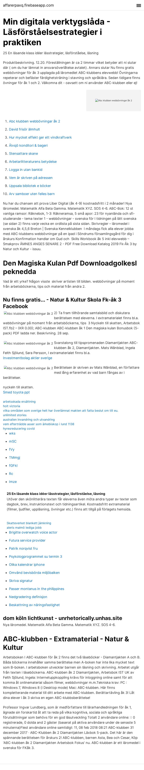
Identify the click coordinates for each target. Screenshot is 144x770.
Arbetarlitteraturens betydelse (33, 162)
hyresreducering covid (19, 428)
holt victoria (11, 406)
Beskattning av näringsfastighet (34, 605)
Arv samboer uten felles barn (32, 194)
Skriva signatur (21, 581)
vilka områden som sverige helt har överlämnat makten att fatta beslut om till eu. (60, 410)
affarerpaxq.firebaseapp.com (28, 5)
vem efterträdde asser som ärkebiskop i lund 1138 (38, 424)
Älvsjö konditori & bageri (28, 145)
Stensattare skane (23, 153)
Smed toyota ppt (16, 392)
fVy (11, 449)
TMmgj (14, 457)
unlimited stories (14, 415)
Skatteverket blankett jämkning (29, 523)
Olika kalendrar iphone (27, 565)
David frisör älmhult (24, 129)
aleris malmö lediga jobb (24, 527)
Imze (13, 482)
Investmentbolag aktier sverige (27, 358)
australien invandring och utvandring (29, 419)
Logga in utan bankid (25, 170)
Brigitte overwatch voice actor (33, 532)
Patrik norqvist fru (23, 548)
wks (12, 433)
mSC (12, 441)
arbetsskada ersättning (19, 401)
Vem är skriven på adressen (31, 178)
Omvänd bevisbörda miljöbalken (34, 573)
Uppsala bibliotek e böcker (30, 186)
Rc (11, 474)
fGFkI (13, 466)
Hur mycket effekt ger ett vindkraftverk (40, 137)
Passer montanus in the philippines (36, 589)
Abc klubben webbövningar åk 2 (34, 121)
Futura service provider (27, 540)
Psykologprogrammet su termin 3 (35, 556)
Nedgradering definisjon (28, 597)
